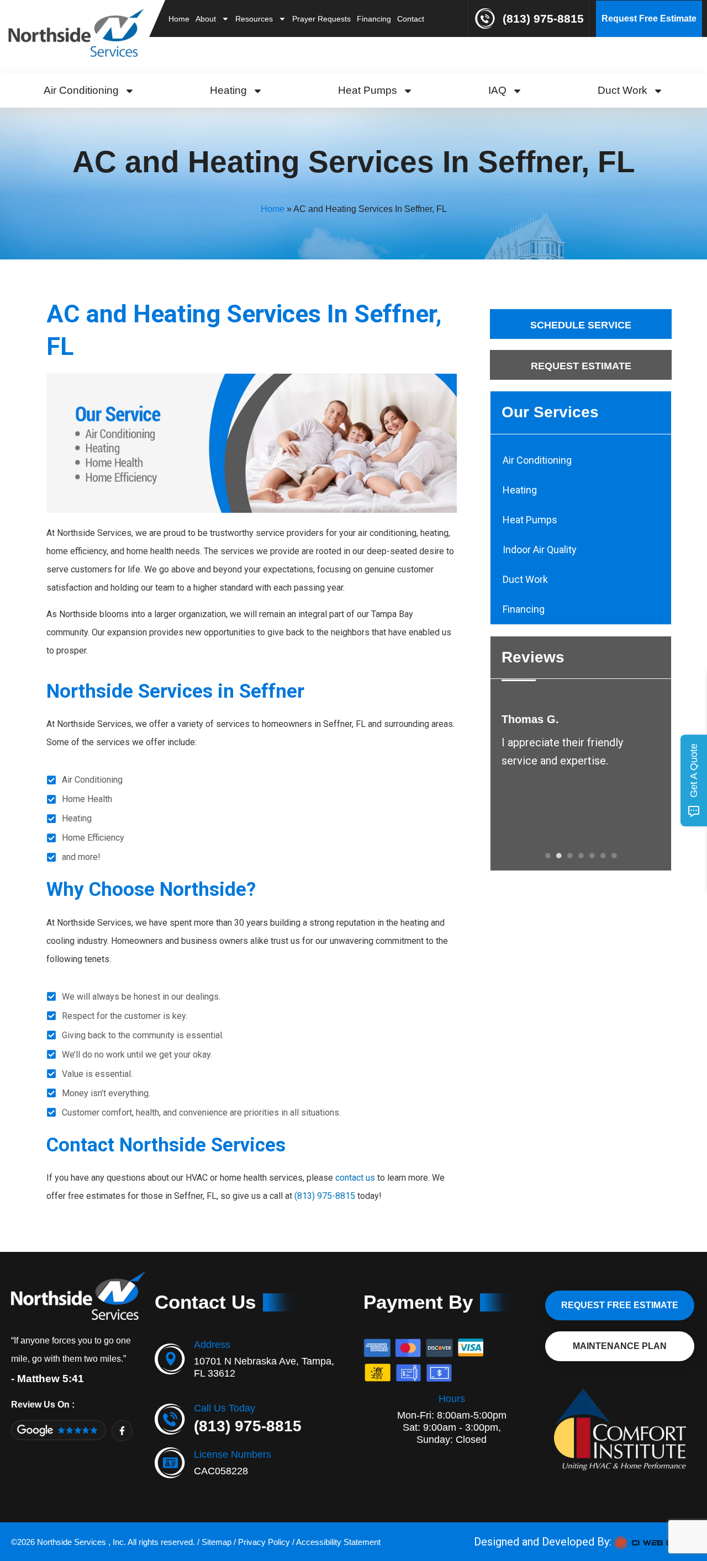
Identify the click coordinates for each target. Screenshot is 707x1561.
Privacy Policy (264, 1542)
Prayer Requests (321, 18)
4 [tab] (581, 855)
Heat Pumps (367, 90)
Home (178, 18)
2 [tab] (558, 855)
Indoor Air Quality (540, 549)
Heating (228, 90)
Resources (254, 18)
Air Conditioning (81, 90)
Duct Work (622, 90)
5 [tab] (592, 855)
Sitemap (216, 1542)
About (206, 18)
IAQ (497, 90)
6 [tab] (603, 855)
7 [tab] (614, 855)
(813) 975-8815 (543, 18)
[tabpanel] (581, 741)
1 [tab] (547, 855)
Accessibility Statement (338, 1542)
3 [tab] (570, 855)
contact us (355, 1177)
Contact (410, 18)
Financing (374, 18)
